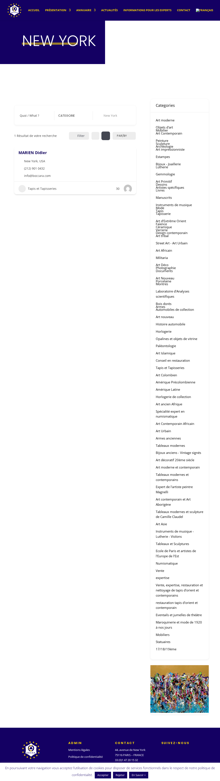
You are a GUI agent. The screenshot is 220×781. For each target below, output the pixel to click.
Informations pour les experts (147, 10)
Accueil (34, 10)
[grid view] (95, 136)
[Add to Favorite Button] (130, 152)
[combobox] (72, 115)
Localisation (105, 115)
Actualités (109, 10)
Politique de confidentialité (85, 757)
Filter (81, 136)
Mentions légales (79, 750)
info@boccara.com (37, 176)
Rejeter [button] (120, 775)
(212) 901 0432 (34, 168)
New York (31, 161)
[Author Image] (128, 189)
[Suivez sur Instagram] (179, 750)
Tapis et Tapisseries (42, 189)
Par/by (122, 136)
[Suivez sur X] (171, 750)
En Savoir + (139, 775)
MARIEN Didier (32, 152)
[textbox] (66, 115)
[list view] (105, 136)
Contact (183, 10)
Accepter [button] (102, 775)
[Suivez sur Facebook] (162, 750)
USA (42, 161)
